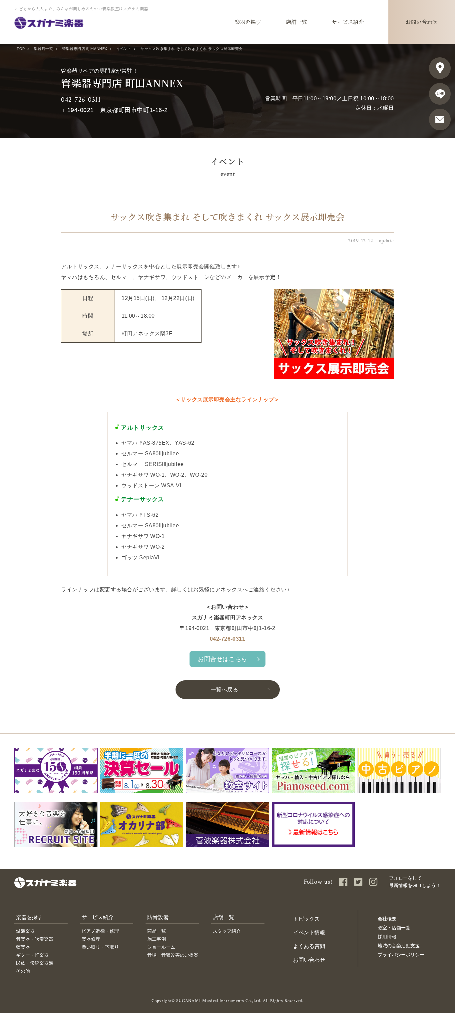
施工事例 (156, 939)
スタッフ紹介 (227, 931)
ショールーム (161, 947)
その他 (23, 971)
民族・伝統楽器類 (34, 963)
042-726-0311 (81, 99)
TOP (21, 49)
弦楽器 (23, 947)
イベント (124, 49)
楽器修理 (91, 939)
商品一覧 (156, 931)
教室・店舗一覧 (394, 927)
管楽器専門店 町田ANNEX (84, 49)
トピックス (306, 919)
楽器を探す (29, 917)
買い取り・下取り (100, 947)
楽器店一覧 (43, 49)
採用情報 (387, 936)
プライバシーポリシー (401, 954)
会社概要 (387, 918)
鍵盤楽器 (25, 931)
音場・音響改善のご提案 (173, 955)
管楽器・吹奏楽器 (34, 939)
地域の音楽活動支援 (399, 945)
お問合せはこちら (222, 659)
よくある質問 (309, 946)
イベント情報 (309, 932)
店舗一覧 (223, 917)
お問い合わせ (309, 960)
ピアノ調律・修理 (100, 931)
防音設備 (158, 917)
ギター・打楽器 (32, 955)
